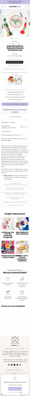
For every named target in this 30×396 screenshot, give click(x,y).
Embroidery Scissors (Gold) (15, 92)
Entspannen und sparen (14, 348)
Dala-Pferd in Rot (21, 169)
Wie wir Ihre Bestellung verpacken (15, 198)
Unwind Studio (15, 43)
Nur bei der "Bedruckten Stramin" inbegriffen (15, 189)
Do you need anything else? (15, 89)
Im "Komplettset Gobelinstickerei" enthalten (15, 184)
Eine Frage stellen (15, 205)
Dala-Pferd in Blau (6, 171)
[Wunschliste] (25, 6)
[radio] (14, 62)
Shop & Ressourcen (14, 369)
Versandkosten (18, 55)
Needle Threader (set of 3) (15, 94)
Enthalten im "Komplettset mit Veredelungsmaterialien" (15, 193)
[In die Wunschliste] (3, 311)
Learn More (15, 112)
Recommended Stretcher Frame (15, 97)
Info (14, 373)
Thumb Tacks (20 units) (15, 99)
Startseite (14, 41)
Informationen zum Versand (15, 202)
